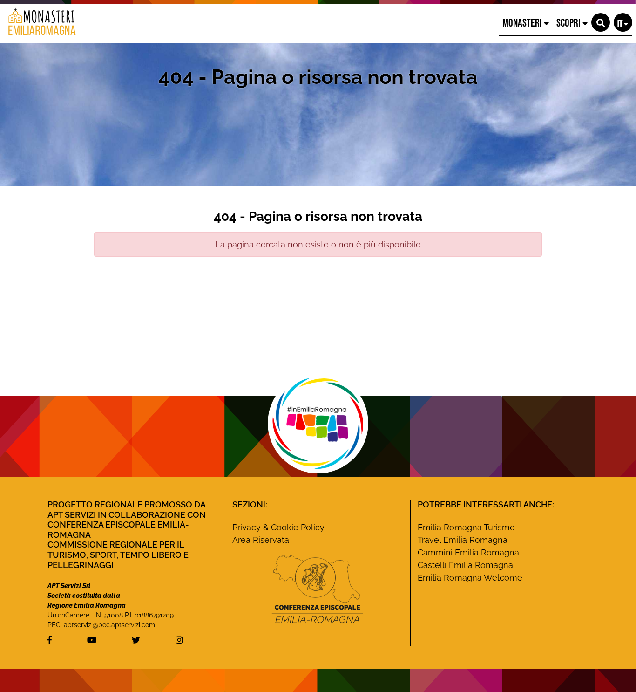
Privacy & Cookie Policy (278, 527)
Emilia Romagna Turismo (466, 527)
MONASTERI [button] (523, 23)
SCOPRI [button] (569, 23)
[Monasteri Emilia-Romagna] (38, 23)
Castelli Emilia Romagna (465, 565)
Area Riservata (260, 540)
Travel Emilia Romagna (462, 540)
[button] (600, 22)
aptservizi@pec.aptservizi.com (109, 625)
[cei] (317, 589)
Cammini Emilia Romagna (468, 552)
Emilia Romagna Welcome (470, 577)
